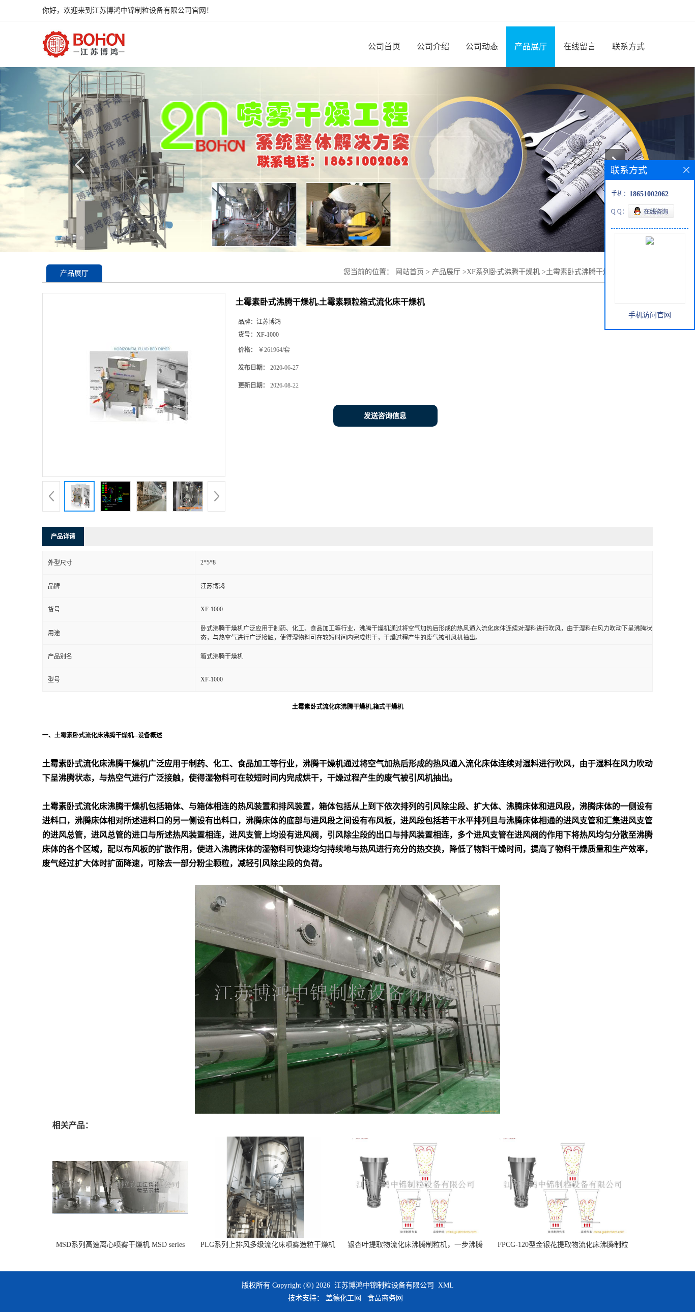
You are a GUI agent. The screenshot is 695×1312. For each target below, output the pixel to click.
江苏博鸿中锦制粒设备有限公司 (384, 1285)
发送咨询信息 (385, 416)
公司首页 (384, 46)
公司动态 (482, 46)
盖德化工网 (343, 1298)
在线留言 (579, 46)
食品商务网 (385, 1298)
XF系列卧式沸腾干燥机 (503, 272)
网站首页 (409, 272)
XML (446, 1285)
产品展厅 (530, 46)
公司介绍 (433, 46)
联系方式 (628, 46)
